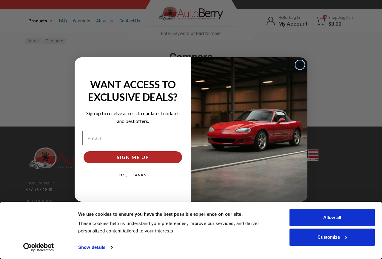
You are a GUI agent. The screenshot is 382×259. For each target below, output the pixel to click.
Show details (91, 247)
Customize (329, 237)
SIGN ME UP (133, 157)
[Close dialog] (299, 64)
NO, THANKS (133, 175)
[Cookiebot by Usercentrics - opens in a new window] (39, 247)
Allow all (332, 217)
